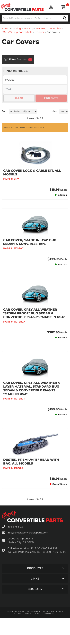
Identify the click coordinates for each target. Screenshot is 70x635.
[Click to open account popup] (51, 7)
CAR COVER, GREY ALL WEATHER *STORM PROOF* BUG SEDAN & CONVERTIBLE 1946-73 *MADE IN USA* (34, 313)
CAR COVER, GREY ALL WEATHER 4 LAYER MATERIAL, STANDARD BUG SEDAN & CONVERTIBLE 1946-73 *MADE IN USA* (31, 388)
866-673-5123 (15, 526)
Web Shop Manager (46, 614)
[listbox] (35, 79)
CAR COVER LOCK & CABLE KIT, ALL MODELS (32, 172)
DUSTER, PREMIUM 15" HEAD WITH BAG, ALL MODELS (31, 461)
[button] (35, 18)
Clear (19, 98)
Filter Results (20, 59)
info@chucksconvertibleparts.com (27, 532)
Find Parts (51, 98)
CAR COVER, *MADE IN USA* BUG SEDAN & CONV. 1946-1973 (29, 242)
